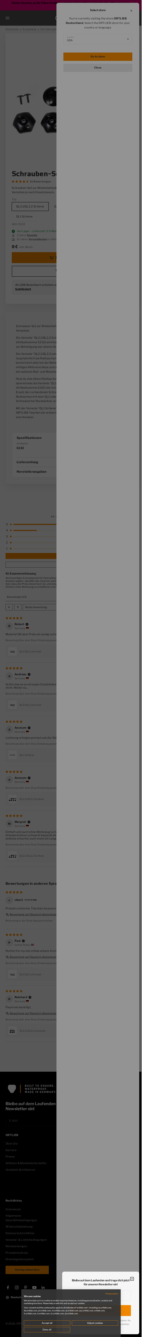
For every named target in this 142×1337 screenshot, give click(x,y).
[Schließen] (132, 1278)
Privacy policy (109, 1293)
